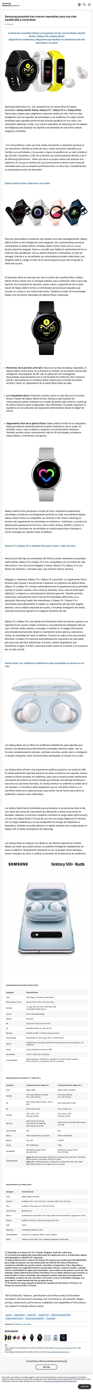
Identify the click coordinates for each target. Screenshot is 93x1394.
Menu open (89, 4)
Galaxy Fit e (43, 1315)
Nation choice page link (79, 4)
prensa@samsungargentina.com (59, 1352)
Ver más (46, 1367)
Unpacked (50, 1318)
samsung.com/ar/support (64, 1348)
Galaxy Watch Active (14, 1318)
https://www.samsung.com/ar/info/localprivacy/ (60, 1381)
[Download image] (8, 1337)
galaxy (8, 1315)
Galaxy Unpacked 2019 (60, 1315)
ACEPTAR (84, 1387)
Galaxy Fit (32, 1315)
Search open (84, 4)
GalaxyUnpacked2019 (35, 1318)
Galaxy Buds (19, 1315)
